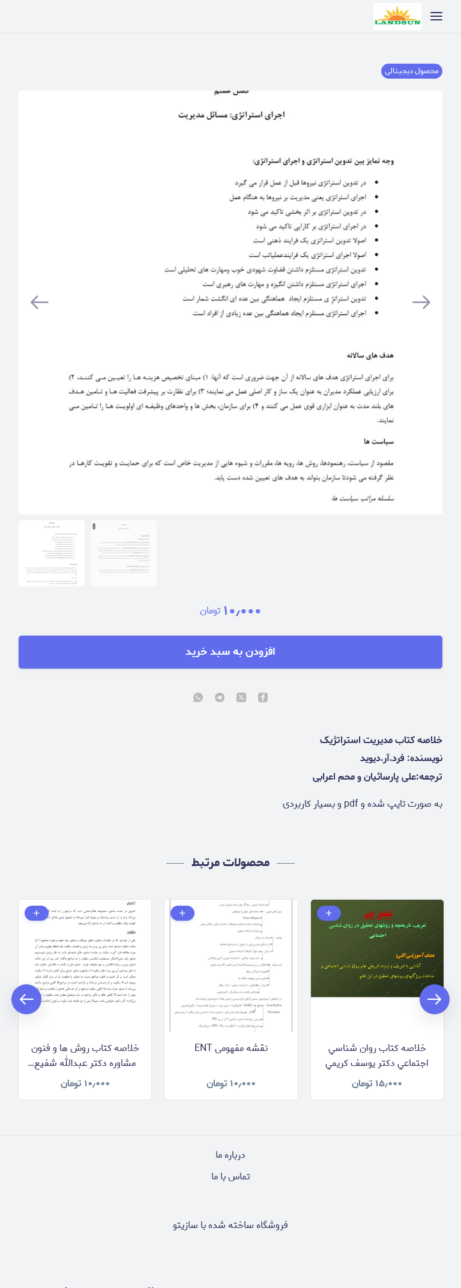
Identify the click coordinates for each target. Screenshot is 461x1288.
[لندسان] (397, 16)
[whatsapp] (198, 699)
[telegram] (219, 699)
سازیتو (185, 1225)
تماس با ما (230, 1177)
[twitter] (241, 699)
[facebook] (263, 699)
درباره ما (230, 1155)
